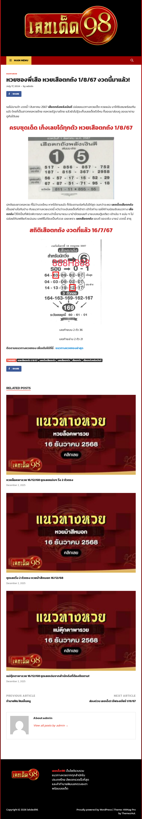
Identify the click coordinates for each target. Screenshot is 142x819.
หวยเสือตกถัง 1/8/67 (28, 360)
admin (29, 86)
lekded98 (32, 810)
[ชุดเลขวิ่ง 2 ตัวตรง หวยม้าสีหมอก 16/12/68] (71, 534)
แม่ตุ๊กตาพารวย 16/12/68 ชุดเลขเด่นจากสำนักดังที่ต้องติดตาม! (47, 675)
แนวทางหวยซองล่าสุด (69, 348)
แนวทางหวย (11, 73)
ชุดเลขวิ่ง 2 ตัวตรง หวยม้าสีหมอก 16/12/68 (34, 577)
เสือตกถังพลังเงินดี (92, 360)
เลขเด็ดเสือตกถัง (48, 360)
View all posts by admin (50, 725)
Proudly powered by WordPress (94, 810)
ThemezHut (128, 813)
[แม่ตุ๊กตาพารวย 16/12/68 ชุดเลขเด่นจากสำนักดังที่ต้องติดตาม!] (71, 632)
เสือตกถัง (76, 360)
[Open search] (132, 60)
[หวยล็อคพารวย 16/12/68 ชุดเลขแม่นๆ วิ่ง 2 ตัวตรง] (71, 436)
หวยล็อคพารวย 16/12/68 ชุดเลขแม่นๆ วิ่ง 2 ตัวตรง (39, 479)
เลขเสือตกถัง (64, 360)
